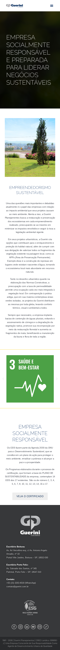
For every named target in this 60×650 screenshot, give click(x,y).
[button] (51, 5)
